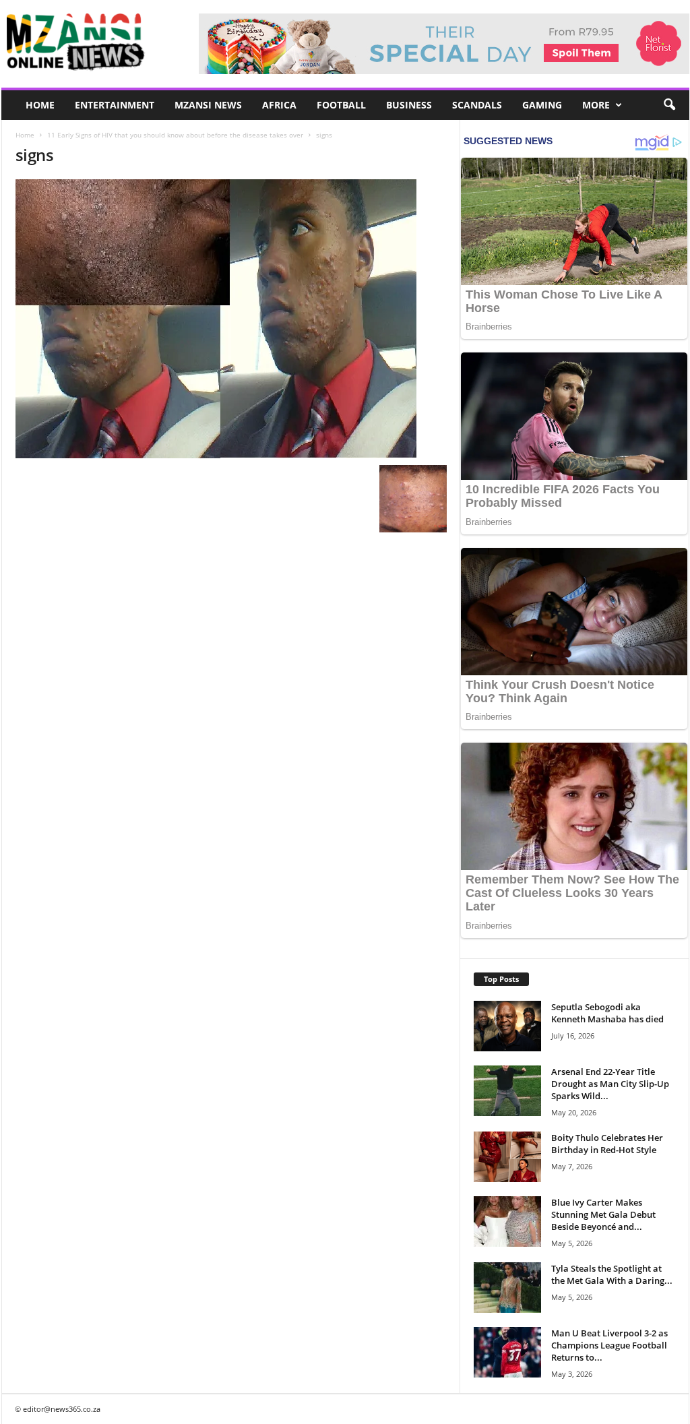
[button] (669, 105)
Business (409, 104)
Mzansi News (208, 104)
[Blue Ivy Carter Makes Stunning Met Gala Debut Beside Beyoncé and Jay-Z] (507, 1221)
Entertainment (114, 104)
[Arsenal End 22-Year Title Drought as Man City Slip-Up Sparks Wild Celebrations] (507, 1090)
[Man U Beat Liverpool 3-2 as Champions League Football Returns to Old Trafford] (507, 1352)
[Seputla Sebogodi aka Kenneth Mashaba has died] (507, 1026)
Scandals (477, 104)
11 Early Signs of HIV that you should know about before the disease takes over (175, 135)
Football (341, 104)
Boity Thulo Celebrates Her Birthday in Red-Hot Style (607, 1144)
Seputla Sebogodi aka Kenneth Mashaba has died (607, 1013)
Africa (279, 104)
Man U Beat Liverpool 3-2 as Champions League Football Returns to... (609, 1345)
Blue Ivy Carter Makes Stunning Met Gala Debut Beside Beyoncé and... (603, 1214)
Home (40, 104)
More (596, 104)
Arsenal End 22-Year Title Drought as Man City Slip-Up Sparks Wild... (610, 1083)
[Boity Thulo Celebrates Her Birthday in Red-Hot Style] (507, 1157)
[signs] (231, 318)
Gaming (542, 104)
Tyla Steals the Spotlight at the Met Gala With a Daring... (611, 1274)
